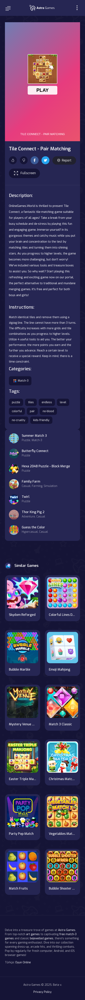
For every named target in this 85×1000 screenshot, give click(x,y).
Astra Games (66, 930)
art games (33, 934)
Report (66, 160)
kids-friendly (41, 420)
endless (47, 402)
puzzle (16, 402)
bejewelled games (41, 938)
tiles (31, 402)
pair (32, 411)
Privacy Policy (42, 992)
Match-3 (23, 381)
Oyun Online (23, 962)
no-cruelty (18, 420)
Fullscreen (28, 173)
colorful (17, 411)
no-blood (48, 411)
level (63, 402)
